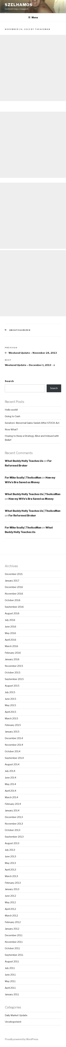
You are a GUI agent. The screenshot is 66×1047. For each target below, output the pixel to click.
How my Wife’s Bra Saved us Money (31, 498)
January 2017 (12, 580)
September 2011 (14, 955)
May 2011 (10, 981)
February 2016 (13, 652)
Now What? (11, 429)
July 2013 (10, 849)
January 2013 (12, 889)
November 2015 (14, 666)
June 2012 (10, 895)
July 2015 (10, 692)
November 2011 (14, 942)
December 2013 (14, 817)
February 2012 (13, 922)
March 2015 (11, 718)
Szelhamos (19, 4)
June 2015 (10, 698)
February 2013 (13, 882)
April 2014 (10, 790)
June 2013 (10, 856)
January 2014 (12, 810)
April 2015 (10, 711)
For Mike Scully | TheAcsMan (23, 477)
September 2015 (14, 679)
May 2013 (10, 863)
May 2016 (10, 633)
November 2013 (14, 823)
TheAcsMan (42, 29)
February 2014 (13, 804)
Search (9, 381)
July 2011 (10, 968)
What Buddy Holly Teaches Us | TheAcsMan (32, 494)
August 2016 (12, 613)
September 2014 (14, 758)
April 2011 (10, 987)
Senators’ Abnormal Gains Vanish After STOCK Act (32, 422)
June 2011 (10, 974)
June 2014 (10, 777)
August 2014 (12, 764)
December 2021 (14, 574)
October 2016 (12, 600)
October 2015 (12, 672)
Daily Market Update (16, 1015)
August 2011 (12, 961)
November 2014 (14, 744)
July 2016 (10, 620)
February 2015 (13, 725)
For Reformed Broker (22, 515)
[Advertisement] (33, 68)
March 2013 (11, 876)
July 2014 (10, 771)
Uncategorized (20, 330)
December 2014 (14, 738)
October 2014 (12, 751)
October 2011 (12, 948)
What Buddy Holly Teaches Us (24, 460)
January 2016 (12, 659)
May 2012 (10, 902)
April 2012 (10, 909)
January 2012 (12, 928)
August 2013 (12, 843)
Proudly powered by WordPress (21, 1039)
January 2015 (12, 731)
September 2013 (14, 836)
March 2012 (11, 915)
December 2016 (14, 587)
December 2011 (14, 935)
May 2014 (10, 784)
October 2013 (12, 830)
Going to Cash (12, 416)
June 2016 (10, 626)
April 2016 (10, 639)
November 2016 (14, 593)
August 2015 (12, 685)
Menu (35, 17)
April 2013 (10, 869)
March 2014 (11, 797)
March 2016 (11, 646)
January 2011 (12, 994)
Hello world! (11, 409)
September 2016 (14, 606)
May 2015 (10, 705)
